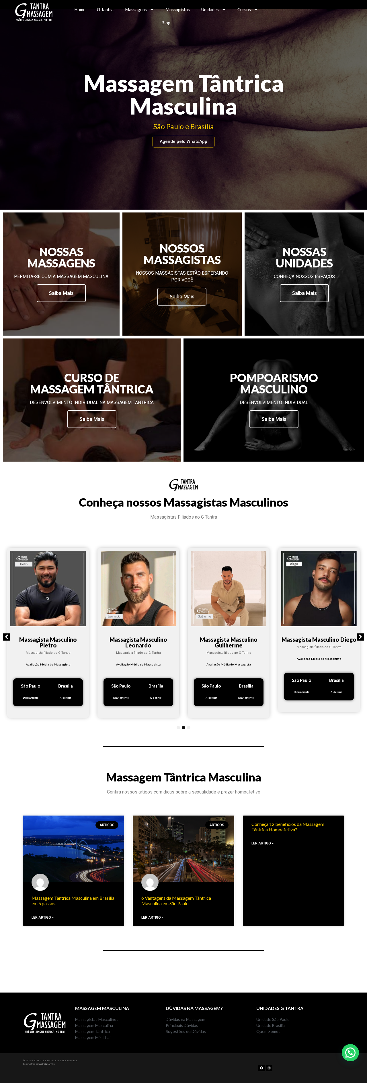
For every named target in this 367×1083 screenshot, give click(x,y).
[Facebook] (261, 1068)
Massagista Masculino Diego (319, 639)
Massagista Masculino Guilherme (228, 642)
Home (79, 9)
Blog (166, 22)
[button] (6, 637)
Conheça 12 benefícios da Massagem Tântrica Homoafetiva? (287, 826)
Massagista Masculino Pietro (48, 642)
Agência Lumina (46, 1064)
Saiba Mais (61, 293)
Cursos (244, 9)
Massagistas (177, 9)
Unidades (210, 9)
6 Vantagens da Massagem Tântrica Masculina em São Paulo (176, 900)
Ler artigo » (43, 917)
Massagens (136, 9)
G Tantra (105, 9)
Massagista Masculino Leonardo (138, 642)
